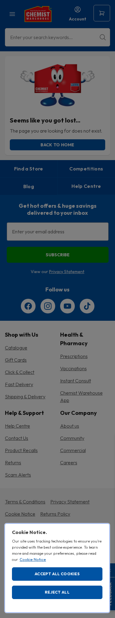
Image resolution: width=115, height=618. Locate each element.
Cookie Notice (33, 559)
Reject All (57, 592)
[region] (57, 568)
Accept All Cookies (57, 573)
